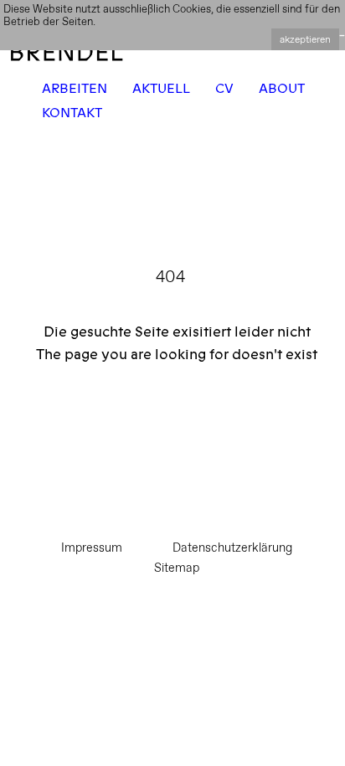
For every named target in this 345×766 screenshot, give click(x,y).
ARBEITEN (74, 88)
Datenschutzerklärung (232, 547)
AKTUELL (161, 88)
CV (224, 88)
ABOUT (282, 88)
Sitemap (176, 567)
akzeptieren (305, 39)
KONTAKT (72, 112)
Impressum (91, 547)
